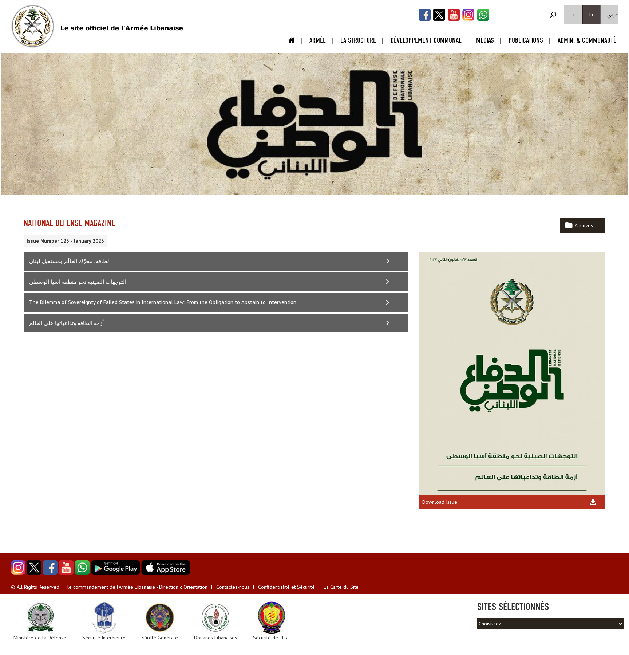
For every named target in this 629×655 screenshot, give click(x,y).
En (573, 14)
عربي (612, 15)
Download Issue (439, 502)
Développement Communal (426, 40)
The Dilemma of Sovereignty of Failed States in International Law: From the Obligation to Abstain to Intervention (162, 302)
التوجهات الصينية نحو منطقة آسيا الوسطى (77, 281)
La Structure (358, 40)
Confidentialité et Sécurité (286, 587)
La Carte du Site (341, 587)
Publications (526, 40)
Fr (591, 14)
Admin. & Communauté (587, 40)
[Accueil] (33, 26)
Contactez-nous (232, 587)
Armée (317, 40)
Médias (485, 40)
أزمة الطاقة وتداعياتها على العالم (66, 322)
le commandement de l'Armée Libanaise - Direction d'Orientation (137, 587)
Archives (584, 225)
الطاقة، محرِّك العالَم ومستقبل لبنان (70, 261)
